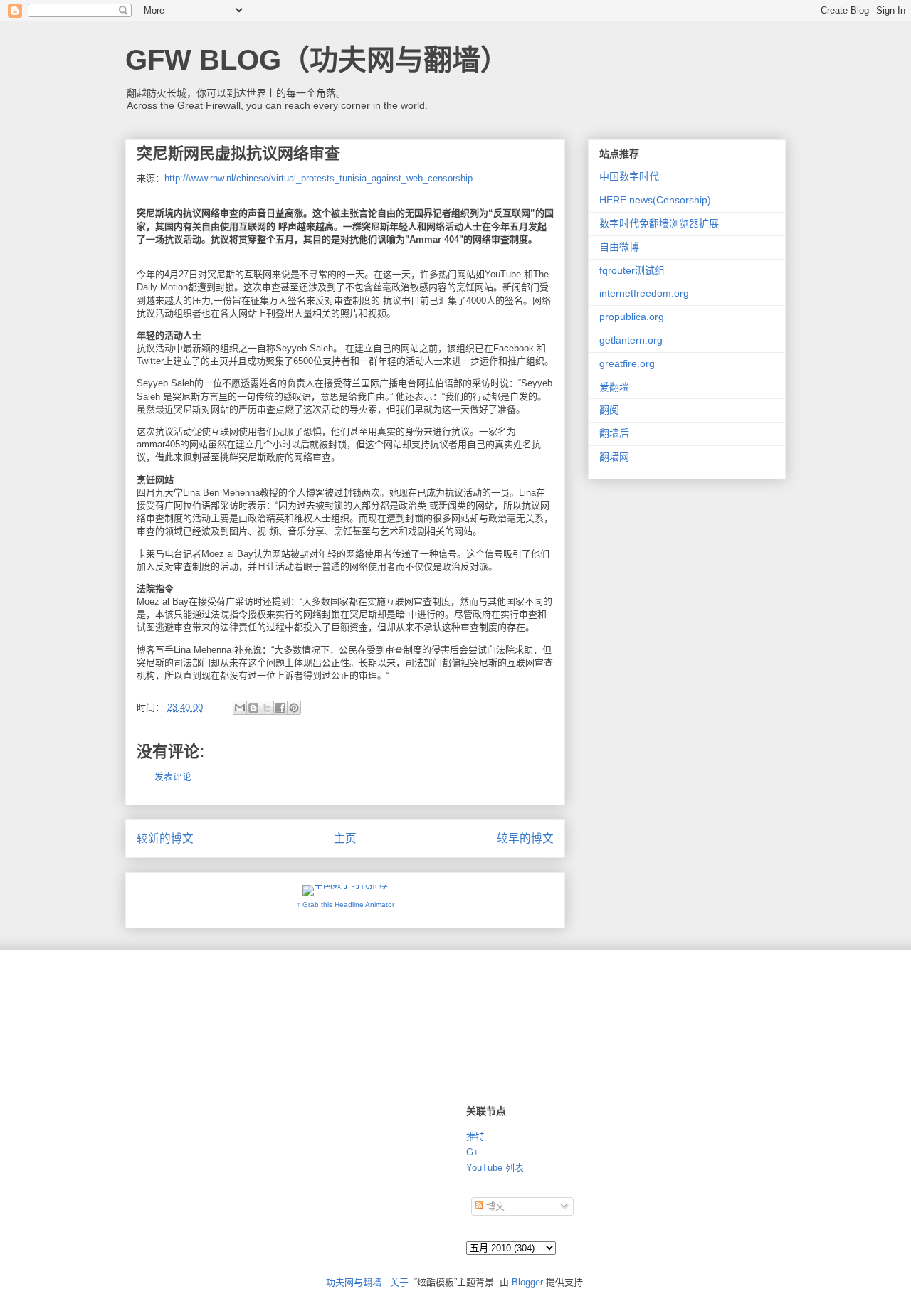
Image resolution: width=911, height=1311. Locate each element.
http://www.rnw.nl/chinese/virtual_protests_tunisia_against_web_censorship (318, 178)
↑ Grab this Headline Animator (345, 904)
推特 (475, 1136)
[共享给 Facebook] (280, 708)
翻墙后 (614, 433)
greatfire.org (627, 363)
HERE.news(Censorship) (655, 200)
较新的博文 (165, 838)
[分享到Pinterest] (294, 708)
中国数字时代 (629, 176)
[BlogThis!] (253, 708)
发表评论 (172, 776)
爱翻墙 (614, 387)
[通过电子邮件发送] (240, 708)
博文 (494, 1206)
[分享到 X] (267, 708)
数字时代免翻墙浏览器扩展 (659, 223)
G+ (472, 1152)
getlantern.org (631, 340)
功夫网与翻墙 (353, 1282)
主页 (345, 838)
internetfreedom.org (644, 293)
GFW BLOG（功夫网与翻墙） (317, 59)
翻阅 (609, 409)
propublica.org (631, 316)
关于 (399, 1282)
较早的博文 (525, 838)
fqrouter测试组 (632, 270)
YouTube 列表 (495, 1167)
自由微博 (619, 247)
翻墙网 (614, 456)
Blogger (527, 1282)
